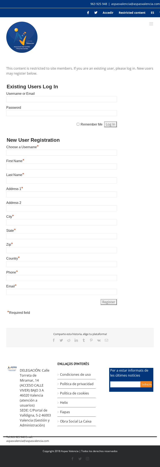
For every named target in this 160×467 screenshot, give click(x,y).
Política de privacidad (77, 384)
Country (13, 258)
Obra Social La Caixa (75, 421)
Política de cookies (74, 393)
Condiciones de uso (75, 374)
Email (11, 286)
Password (13, 107)
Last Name (15, 175)
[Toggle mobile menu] (151, 24)
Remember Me (91, 124)
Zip (9, 244)
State (11, 230)
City (10, 216)
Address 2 (13, 203)
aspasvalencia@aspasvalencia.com (135, 4)
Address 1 (14, 189)
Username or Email (20, 93)
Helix (64, 402)
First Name (15, 161)
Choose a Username (22, 147)
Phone (12, 272)
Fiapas (65, 412)
